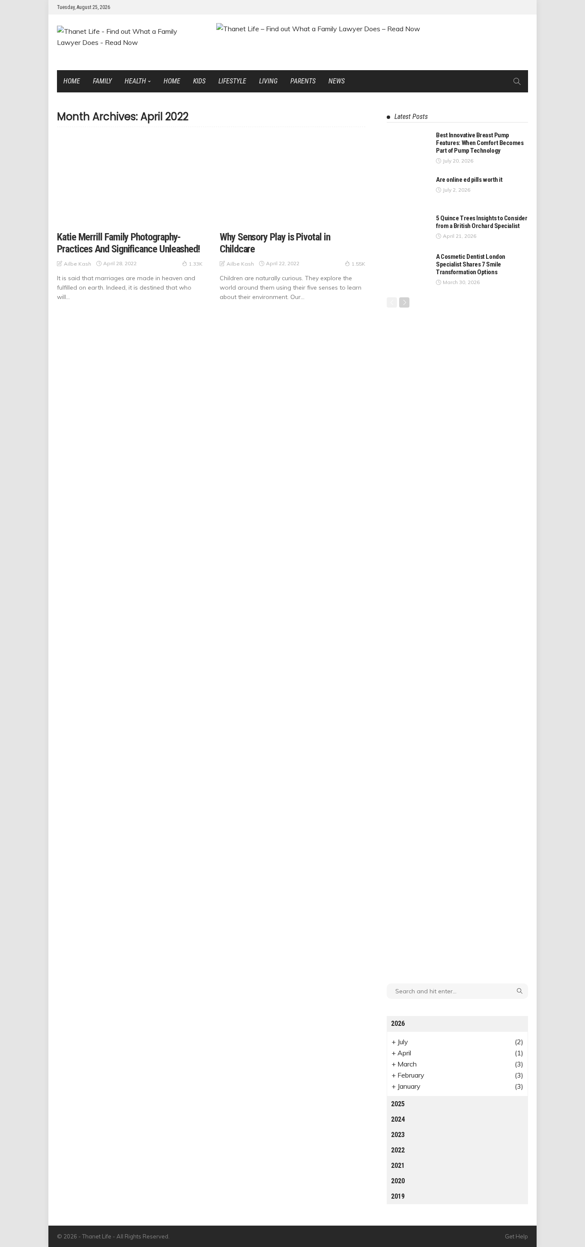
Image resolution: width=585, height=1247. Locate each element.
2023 (398, 1135)
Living (268, 81)
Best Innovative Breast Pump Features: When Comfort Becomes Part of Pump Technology (480, 142)
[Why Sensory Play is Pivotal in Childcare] (292, 180)
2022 (398, 1150)
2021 (398, 1165)
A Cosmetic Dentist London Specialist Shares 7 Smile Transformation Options (470, 264)
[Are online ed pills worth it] (408, 190)
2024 (398, 1119)
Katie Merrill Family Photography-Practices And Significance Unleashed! (128, 243)
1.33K (196, 264)
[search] (517, 81)
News (336, 81)
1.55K (358, 264)
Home (71, 81)
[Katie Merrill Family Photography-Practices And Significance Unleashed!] (130, 180)
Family (102, 81)
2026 (398, 1023)
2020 (398, 1181)
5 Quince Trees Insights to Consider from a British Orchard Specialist (481, 222)
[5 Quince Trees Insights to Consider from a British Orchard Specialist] (408, 228)
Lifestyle (232, 81)
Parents (303, 81)
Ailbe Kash (77, 264)
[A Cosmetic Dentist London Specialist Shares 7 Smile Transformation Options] (408, 267)
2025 (398, 1104)
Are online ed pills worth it (469, 180)
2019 (398, 1196)
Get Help (516, 1236)
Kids (199, 81)
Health (135, 81)
